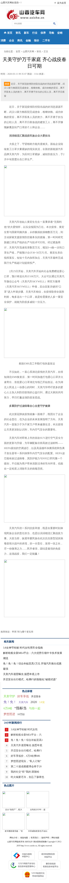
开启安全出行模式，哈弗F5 (26, 750)
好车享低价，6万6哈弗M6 (25, 755)
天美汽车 (23, 702)
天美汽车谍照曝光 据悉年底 (26, 745)
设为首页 (61, 3)
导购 (51, 32)
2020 (33, 702)
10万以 (21, 714)
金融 (28, 40)
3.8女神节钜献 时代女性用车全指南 (23, 647)
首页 (9, 32)
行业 (34, 32)
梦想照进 (9, 714)
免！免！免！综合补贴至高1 (27, 740)
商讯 (19, 40)
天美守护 (9, 696)
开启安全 (36, 696)
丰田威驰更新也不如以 (37, 831)
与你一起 (34, 708)
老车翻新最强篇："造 (14, 831)
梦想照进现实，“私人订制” (26, 761)
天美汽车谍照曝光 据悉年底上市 (21, 674)
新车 (26, 32)
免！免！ (10, 702)
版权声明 (45, 838)
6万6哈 (8, 708)
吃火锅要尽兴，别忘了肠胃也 (27, 777)
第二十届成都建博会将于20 (26, 766)
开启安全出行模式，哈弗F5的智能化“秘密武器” (30, 679)
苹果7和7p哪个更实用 (22, 632)
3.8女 (42, 702)
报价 (36, 40)
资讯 (18, 32)
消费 (3, 40)
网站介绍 (13, 838)
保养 (43, 32)
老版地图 (24, 838)
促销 (59, 32)
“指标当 (20, 708)
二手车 (46, 40)
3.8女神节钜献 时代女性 (24, 729)
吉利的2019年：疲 (37, 809)
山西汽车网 (28, 51)
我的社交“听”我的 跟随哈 (25, 771)
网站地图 (55, 838)
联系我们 (35, 838)
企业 (11, 40)
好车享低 (23, 696)
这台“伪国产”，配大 (13, 809)
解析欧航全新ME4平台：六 (26, 734)
